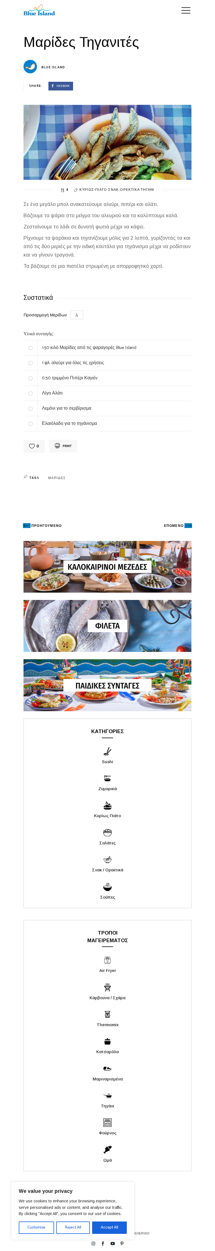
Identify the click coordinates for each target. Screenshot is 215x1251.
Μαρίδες (57, 478)
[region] (72, 1211)
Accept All (109, 1227)
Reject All (73, 1227)
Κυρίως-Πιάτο (94, 190)
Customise (36, 1227)
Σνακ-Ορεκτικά (124, 190)
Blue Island (53, 67)
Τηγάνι (147, 190)
